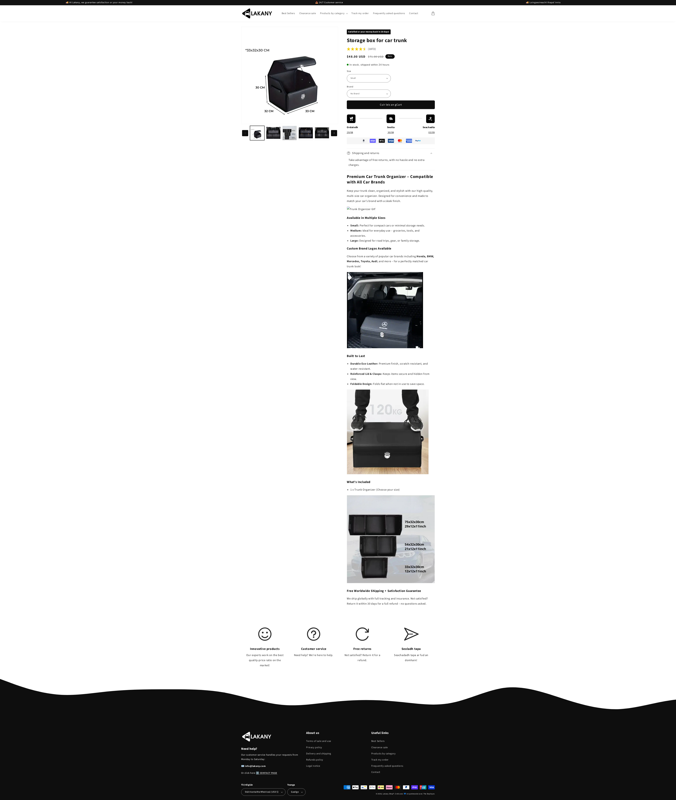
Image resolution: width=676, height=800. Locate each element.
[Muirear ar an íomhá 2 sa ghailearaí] (273, 133)
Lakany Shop (388, 794)
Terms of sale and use (318, 741)
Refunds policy (314, 760)
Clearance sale (379, 747)
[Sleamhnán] (245, 133)
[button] (333, 13)
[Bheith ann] (334, 133)
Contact (375, 772)
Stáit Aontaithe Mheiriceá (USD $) (261, 791)
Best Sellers (378, 741)
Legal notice (313, 766)
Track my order (380, 760)
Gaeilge (295, 791)
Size (349, 71)
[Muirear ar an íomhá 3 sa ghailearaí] (289, 133)
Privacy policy (314, 747)
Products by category (383, 753)
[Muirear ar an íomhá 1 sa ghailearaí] (257, 133)
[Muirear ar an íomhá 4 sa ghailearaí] (306, 133)
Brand (350, 86)
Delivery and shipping (318, 753)
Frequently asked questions (387, 766)
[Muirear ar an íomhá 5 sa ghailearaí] (322, 133)
